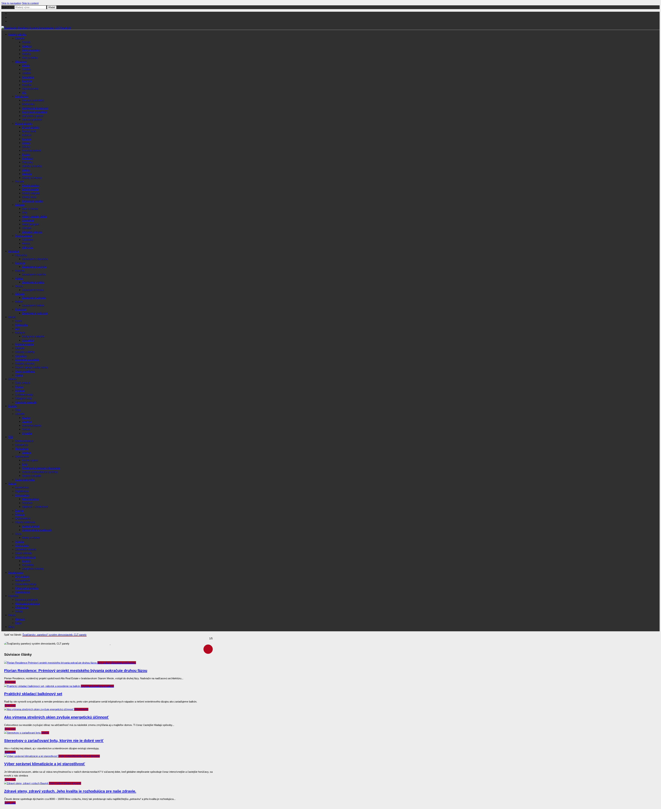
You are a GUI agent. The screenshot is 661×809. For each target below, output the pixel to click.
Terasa (19, 286)
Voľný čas (27, 247)
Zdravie (12, 378)
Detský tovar (29, 196)
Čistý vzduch (22, 382)
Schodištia (28, 564)
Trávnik (26, 429)
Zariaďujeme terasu (33, 289)
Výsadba (27, 433)
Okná (18, 533)
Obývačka (21, 255)
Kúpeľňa (26, 84)
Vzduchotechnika (25, 479)
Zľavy (11, 626)
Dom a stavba (30, 208)
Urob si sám (22, 545)
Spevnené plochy (31, 425)
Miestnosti (21, 61)
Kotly (25, 464)
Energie (19, 510)
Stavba (12, 483)
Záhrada (19, 204)
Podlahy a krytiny (25, 363)
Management (22, 580)
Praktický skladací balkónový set (33, 694)
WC (24, 92)
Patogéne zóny (23, 398)
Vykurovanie (22, 456)
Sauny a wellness (25, 371)
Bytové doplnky (24, 123)
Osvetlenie (28, 220)
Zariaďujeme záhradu (34, 297)
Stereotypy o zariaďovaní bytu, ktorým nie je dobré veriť (54, 740)
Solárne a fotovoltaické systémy (40, 471)
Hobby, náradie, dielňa (34, 216)
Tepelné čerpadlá (31, 475)
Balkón (26, 65)
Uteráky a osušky (32, 165)
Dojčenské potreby (32, 200)
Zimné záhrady (23, 553)
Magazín (20, 619)
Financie (20, 514)
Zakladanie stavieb (25, 549)
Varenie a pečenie (32, 119)
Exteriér (12, 405)
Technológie (21, 448)
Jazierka (27, 421)
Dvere (18, 320)
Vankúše (27, 173)
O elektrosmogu (24, 394)
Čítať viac (10, 682)
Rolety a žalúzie (31, 537)
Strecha (19, 541)
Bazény (26, 417)
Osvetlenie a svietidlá (27, 359)
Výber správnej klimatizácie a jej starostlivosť (44, 764)
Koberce (27, 135)
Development (15, 572)
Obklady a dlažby (25, 351)
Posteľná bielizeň (31, 150)
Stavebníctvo (22, 591)
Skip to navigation (11, 3)
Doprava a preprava (26, 599)
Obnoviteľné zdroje (25, 584)
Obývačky (21, 355)
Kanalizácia (21, 444)
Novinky (131, 662)
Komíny (26, 560)
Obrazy (26, 142)
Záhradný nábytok (32, 231)
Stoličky (26, 53)
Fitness (26, 243)
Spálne (19, 375)
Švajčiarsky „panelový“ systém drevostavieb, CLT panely (54, 634)
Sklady (19, 611)
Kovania (26, 138)
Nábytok (20, 38)
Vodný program (30, 224)
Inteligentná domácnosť (35, 108)
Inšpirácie (13, 251)
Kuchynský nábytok (33, 336)
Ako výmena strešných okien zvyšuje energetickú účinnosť (56, 717)
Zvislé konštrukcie (25, 557)
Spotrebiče (28, 340)
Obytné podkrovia (25, 522)
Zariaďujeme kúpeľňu (34, 274)
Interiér (12, 317)
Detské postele (30, 189)
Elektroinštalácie (24, 440)
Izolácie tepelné (30, 526)
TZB (10, 436)
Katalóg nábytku (17, 34)
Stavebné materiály (26, 402)
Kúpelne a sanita (24, 344)
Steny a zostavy (31, 49)
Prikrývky (27, 162)
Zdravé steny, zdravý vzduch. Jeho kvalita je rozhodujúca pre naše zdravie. (70, 791)
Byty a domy (22, 576)
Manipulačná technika (27, 603)
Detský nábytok (31, 193)
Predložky (27, 158)
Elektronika (28, 104)
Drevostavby (22, 495)
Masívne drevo (30, 498)
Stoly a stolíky (30, 57)
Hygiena (19, 390)
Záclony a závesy (32, 177)
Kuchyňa (27, 80)
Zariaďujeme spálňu (33, 282)
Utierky (26, 169)
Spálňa (19, 278)
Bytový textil (29, 131)
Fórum (12, 615)
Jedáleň (26, 73)
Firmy (18, 622)
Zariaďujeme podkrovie (35, 313)
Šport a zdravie (23, 235)
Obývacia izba (30, 88)
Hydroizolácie (22, 518)
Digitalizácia (22, 491)
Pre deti (19, 181)
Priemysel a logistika (26, 588)
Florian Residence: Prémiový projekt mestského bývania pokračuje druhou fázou (75, 670)
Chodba (26, 69)
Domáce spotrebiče (33, 100)
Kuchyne (20, 332)
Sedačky (27, 46)
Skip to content (30, 3)
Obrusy (26, 146)
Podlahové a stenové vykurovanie (41, 467)
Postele (26, 42)
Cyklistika (27, 239)
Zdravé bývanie (91, 756)
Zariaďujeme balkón (33, 305)
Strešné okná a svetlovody (37, 529)
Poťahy (26, 154)
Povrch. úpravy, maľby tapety (31, 367)
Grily (24, 212)
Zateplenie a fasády (33, 568)
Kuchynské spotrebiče (34, 111)
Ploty (18, 409)
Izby (17, 328)
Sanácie (26, 452)
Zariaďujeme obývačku (35, 258)
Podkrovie (21, 309)
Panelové (27, 502)
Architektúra (22, 487)
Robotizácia (21, 607)
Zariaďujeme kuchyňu (34, 266)
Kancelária (28, 77)
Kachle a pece (30, 460)
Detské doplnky (31, 185)
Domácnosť (22, 96)
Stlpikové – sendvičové (35, 506)
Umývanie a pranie (32, 115)
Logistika (13, 595)
